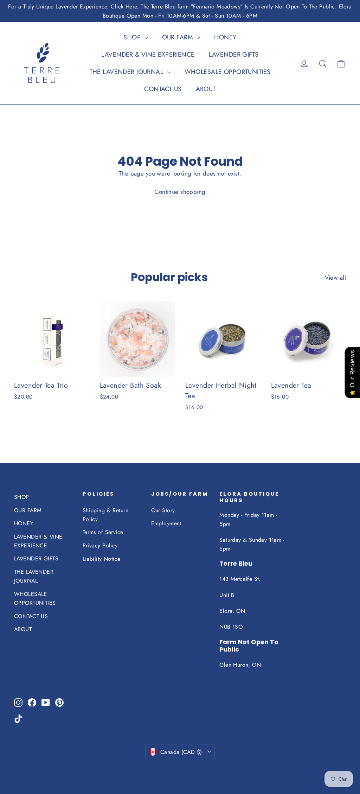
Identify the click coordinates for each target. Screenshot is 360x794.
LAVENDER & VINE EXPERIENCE (147, 54)
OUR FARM (178, 37)
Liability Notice (102, 559)
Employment (166, 523)
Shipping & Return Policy (105, 514)
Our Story (163, 510)
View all (335, 277)
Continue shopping (179, 192)
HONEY (225, 37)
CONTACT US (162, 89)
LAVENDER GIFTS (234, 54)
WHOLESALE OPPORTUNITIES (228, 71)
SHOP (132, 37)
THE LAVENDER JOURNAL (127, 71)
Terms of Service (103, 532)
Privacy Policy (100, 545)
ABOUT (206, 89)
